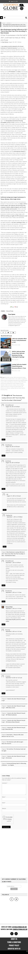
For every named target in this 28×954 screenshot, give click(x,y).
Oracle (19, 71)
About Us (14, 939)
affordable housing (9, 377)
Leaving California (14, 388)
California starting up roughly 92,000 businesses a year (14, 216)
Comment (5, 783)
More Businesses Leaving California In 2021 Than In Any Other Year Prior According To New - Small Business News (13, 553)
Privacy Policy (14, 945)
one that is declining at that (18, 222)
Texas (6, 389)
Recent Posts (9, 311)
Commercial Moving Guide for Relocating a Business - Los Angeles (14, 764)
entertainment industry (19, 151)
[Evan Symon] (4, 317)
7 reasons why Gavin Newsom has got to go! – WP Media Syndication (13, 714)
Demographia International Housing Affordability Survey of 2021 (12, 121)
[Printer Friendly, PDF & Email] (14, 307)
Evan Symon (5, 42)
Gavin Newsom (10, 382)
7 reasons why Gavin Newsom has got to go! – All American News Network (13, 721)
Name (4, 797)
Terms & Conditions (14, 942)
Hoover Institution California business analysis (12, 384)
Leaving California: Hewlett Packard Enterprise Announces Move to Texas (19, 366)
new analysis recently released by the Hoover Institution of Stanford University (12, 47)
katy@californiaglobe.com (19, 927)
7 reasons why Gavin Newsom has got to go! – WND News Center (13, 707)
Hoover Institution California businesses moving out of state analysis (12, 385)
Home (3, 23)
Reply (3, 439)
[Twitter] (8, 333)
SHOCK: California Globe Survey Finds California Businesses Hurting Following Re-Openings (18, 354)
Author (3, 311)
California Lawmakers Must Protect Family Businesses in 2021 (19, 340)
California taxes (4, 380)
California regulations (22, 379)
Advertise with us (14, 948)
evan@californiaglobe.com (20, 929)
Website (4, 808)
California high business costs (11, 379)
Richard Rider (9, 607)
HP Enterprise (11, 71)
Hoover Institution (16, 383)
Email (3, 803)
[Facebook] (3, 333)
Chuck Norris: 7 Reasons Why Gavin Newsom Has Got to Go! (12, 735)
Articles (8, 23)
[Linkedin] (13, 333)
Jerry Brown (7, 388)
